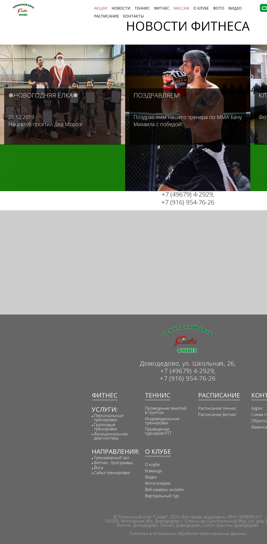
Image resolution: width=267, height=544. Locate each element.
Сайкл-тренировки (112, 472)
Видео (151, 477)
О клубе (152, 464)
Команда (153, 471)
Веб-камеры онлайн (164, 489)
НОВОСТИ (121, 8)
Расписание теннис (217, 408)
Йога (98, 467)
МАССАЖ (181, 8)
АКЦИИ (100, 8)
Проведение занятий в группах (165, 410)
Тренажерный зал (111, 457)
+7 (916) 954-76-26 (187, 202)
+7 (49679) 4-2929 (187, 194)
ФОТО (218, 8)
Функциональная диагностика (111, 436)
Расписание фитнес (217, 414)
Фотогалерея (157, 483)
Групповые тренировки (105, 427)
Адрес (257, 408)
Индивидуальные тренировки (162, 421)
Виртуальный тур (162, 496)
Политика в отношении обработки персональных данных (188, 533)
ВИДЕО (235, 8)
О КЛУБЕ (201, 8)
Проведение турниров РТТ (158, 431)
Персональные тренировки (108, 417)
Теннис (142, 8)
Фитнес (161, 8)
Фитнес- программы (113, 462)
